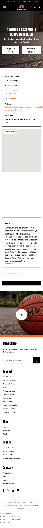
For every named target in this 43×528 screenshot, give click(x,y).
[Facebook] (3, 490)
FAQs (5, 387)
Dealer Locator (8, 455)
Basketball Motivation (11, 516)
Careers (5, 480)
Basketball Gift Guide (11, 519)
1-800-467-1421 (8, 448)
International (7, 398)
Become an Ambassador (11, 458)
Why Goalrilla (7, 473)
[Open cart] (35, 7)
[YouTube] (18, 490)
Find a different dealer (14, 274)
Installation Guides (9, 380)
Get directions (10, 93)
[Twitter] (8, 490)
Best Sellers (7, 522)
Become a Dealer (9, 484)
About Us (6, 477)
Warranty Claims (9, 409)
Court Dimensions (9, 394)
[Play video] (21, 314)
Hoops (5, 427)
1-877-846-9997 (11, 99)
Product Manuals (9, 391)
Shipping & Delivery (9, 384)
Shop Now (37, 2)
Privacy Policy (33, 502)
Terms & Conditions (11, 505)
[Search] (30, 7)
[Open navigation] (4, 7)
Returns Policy (8, 402)
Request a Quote (11, 50)
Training (5, 434)
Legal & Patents (24, 505)
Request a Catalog (31, 50)
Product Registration (10, 405)
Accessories (7, 430)
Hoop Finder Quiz (9, 412)
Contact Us (7, 377)
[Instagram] (13, 490)
